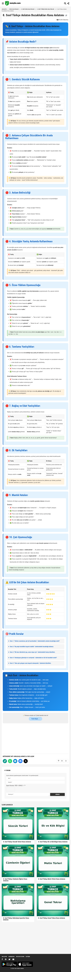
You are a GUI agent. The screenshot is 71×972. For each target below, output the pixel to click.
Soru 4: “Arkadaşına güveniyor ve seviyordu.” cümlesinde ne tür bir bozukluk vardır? (33, 657)
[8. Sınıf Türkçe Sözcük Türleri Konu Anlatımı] (18, 823)
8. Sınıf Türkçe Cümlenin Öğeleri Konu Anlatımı (15, 880)
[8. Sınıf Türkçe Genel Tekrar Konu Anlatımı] (53, 900)
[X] (9, 959)
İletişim (28, 956)
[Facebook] (20, 761)
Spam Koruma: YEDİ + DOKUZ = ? (15, 785)
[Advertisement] (35, 738)
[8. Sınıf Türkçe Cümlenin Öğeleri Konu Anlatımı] (18, 861)
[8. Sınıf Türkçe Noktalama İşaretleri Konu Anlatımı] (18, 900)
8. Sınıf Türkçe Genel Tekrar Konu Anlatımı (51, 918)
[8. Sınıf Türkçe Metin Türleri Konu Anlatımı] (53, 861)
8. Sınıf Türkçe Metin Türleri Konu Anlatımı (51, 879)
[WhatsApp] (10, 761)
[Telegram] (15, 761)
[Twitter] (26, 761)
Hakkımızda (11, 956)
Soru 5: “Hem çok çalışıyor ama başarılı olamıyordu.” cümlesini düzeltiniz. (30, 663)
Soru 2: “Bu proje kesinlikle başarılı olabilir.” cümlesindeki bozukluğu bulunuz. (32, 646)
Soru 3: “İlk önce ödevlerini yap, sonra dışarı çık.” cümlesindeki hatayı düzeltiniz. (32, 652)
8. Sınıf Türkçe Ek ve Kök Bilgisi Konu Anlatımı (53, 842)
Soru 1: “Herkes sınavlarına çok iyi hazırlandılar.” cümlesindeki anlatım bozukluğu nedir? (35, 641)
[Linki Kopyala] (66, 15)
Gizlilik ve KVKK (20, 956)
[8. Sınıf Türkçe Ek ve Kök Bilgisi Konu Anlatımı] (53, 823)
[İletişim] (13, 959)
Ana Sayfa (4, 956)
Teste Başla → (35, 719)
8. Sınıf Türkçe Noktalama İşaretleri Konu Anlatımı (16, 919)
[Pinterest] (5, 959)
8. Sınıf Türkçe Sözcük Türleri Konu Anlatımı (17, 842)
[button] (3, 3)
